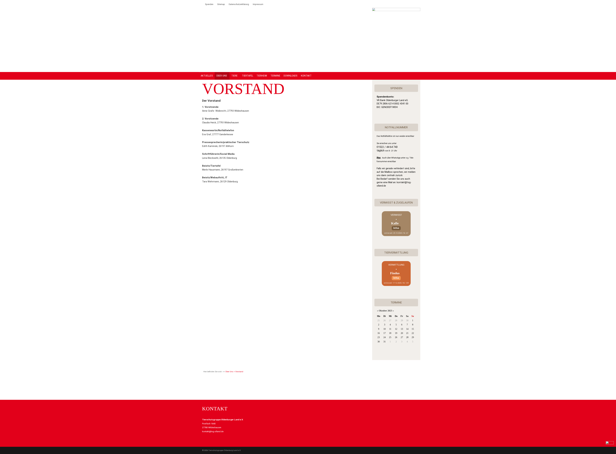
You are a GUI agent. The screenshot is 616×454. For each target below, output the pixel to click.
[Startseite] (396, 10)
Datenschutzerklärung (239, 4)
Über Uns (221, 75)
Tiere (234, 75)
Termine (275, 75)
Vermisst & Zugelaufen (396, 202)
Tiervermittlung (396, 252)
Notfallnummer (396, 127)
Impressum (258, 4)
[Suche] (197, 4)
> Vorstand (238, 371)
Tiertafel (247, 75)
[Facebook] (201, 4)
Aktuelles (207, 75)
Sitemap (221, 4)
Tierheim (262, 75)
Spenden (209, 4)
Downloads (290, 75)
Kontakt (306, 75)
